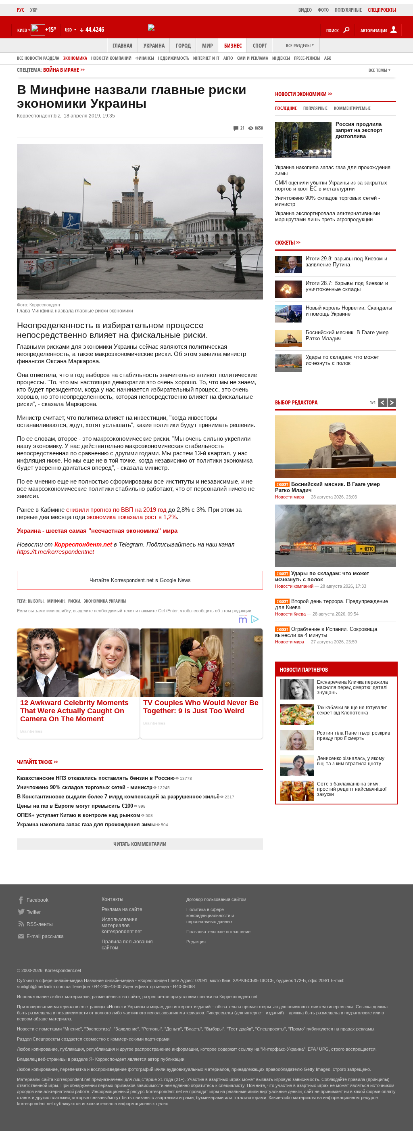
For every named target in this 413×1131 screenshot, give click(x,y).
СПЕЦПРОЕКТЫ (382, 9)
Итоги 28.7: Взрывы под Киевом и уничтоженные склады (347, 286)
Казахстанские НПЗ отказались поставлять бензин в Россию (104, 778)
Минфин (56, 601)
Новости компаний (111, 58)
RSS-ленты (40, 924)
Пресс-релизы (307, 58)
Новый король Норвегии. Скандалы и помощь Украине (349, 311)
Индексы (281, 58)
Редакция (196, 941)
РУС (20, 9)
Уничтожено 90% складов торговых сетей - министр (93, 787)
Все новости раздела (38, 58)
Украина (154, 45)
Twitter (34, 912)
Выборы (36, 601)
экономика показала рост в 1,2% (132, 516)
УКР (34, 9)
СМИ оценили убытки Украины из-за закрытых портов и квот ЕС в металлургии (331, 186)
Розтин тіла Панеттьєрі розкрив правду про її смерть (353, 735)
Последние (286, 108)
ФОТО (323, 9)
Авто (228, 58)
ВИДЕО (305, 9)
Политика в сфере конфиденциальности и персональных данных (210, 915)
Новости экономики (301, 94)
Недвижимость (173, 58)
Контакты (112, 899)
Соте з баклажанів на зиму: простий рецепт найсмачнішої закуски (351, 789)
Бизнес (233, 45)
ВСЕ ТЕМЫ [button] (378, 70)
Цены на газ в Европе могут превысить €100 (81, 806)
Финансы (145, 58)
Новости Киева (290, 614)
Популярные (315, 108)
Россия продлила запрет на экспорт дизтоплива (359, 130)
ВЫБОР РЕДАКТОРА (296, 402)
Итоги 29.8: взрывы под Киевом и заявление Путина (346, 262)
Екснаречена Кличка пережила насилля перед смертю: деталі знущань (352, 687)
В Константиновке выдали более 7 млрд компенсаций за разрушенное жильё (125, 797)
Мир (207, 45)
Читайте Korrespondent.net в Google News (140, 580)
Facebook (37, 900)
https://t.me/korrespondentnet (55, 551)
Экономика (75, 58)
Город (183, 45)
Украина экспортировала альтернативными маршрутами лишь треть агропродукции (327, 216)
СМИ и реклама (252, 58)
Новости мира (289, 496)
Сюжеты (285, 242)
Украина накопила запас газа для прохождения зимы (92, 824)
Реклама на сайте (122, 909)
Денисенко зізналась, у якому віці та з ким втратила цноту (350, 761)
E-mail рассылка (45, 936)
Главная (122, 45)
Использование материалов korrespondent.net (122, 925)
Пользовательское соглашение (218, 931)
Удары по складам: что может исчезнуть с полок (342, 360)
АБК (327, 58)
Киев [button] (22, 30)
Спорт (260, 45)
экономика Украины (105, 601)
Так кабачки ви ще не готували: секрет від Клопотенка (352, 710)
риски (74, 601)
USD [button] (69, 30)
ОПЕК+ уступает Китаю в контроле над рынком (85, 815)
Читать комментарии (140, 844)
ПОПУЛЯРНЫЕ (348, 9)
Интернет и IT (206, 58)
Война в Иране (61, 69)
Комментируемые (352, 108)
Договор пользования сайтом (216, 899)
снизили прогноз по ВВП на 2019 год (116, 509)
